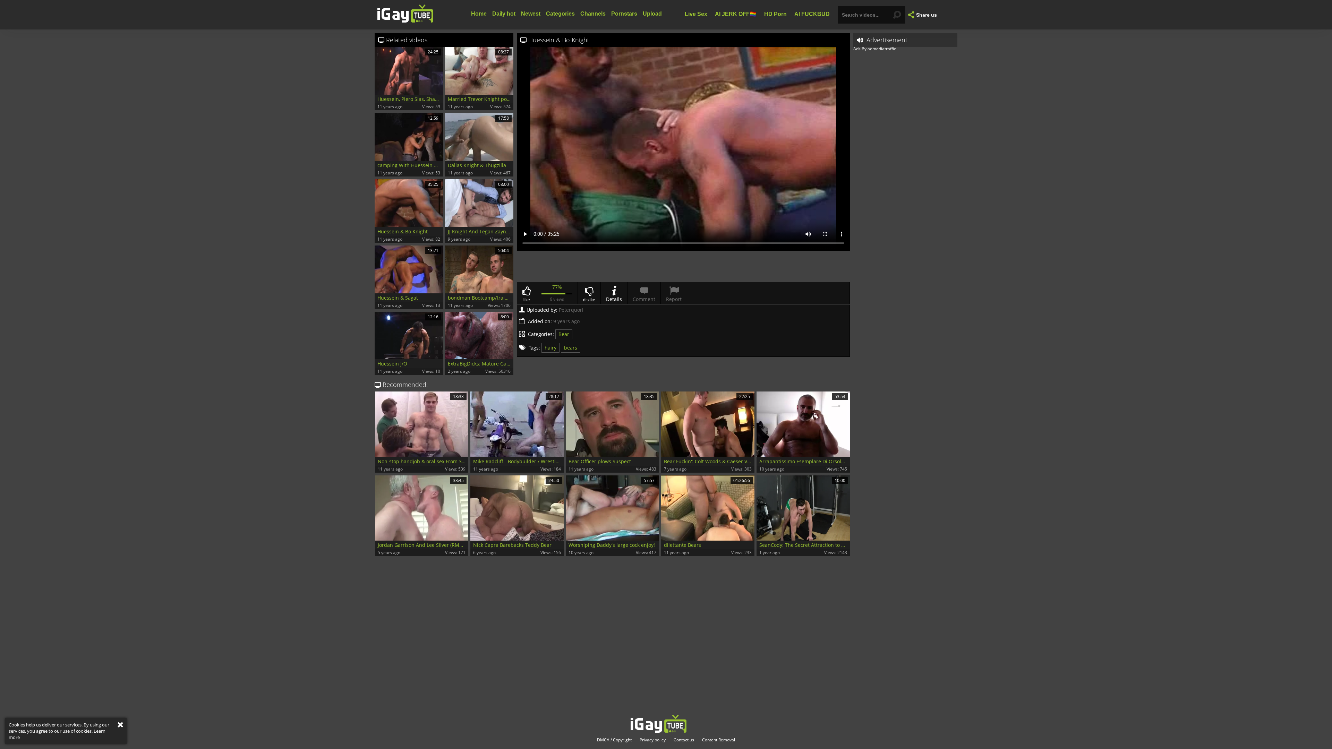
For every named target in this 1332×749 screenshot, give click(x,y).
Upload (652, 14)
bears (570, 347)
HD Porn (775, 14)
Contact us (684, 740)
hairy (550, 347)
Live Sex (696, 14)
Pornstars (624, 14)
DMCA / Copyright (614, 740)
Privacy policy (653, 740)
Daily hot (503, 14)
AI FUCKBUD (812, 14)
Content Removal (718, 740)
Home (479, 14)
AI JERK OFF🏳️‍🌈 (736, 14)
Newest (530, 14)
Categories (560, 14)
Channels (593, 14)
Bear (563, 334)
